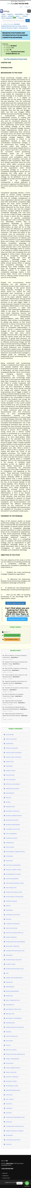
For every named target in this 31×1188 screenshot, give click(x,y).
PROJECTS (10, 14)
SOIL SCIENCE (10, 1099)
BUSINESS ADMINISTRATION (14, 815)
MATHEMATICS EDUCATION (13, 1009)
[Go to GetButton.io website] (27, 1186)
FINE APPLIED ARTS (11, 887)
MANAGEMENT (10, 987)
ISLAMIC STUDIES (10, 964)
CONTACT (21, 18)
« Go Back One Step (7, 24)
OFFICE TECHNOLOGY (12, 1036)
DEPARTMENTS (19, 14)
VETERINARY (9, 1135)
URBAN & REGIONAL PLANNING (14, 1131)
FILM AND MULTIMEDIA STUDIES (15, 883)
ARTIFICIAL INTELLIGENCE (13, 784)
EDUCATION (9, 860)
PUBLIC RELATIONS (11, 1072)
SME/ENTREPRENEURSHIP (13, 1090)
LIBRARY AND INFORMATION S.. (14, 977)
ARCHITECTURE (10, 775)
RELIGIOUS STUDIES (11, 1081)
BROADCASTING (10, 806)
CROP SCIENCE (10, 847)
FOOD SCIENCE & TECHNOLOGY (14, 896)
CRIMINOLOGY (10, 842)
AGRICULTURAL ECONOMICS (14, 752)
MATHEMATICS (10, 1005)
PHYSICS (8, 1045)
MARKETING (9, 996)
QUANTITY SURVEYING (12, 1077)
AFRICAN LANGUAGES (12, 748)
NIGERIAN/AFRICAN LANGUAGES (15, 1027)
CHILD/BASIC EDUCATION (13, 829)
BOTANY (8, 802)
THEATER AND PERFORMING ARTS (15, 1117)
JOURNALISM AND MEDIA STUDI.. (15, 968)
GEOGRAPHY (9, 910)
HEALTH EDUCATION (11, 928)
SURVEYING (9, 1108)
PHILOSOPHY (9, 1041)
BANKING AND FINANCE (12, 788)
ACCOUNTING (10, 734)
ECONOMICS (9, 856)
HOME (4, 14)
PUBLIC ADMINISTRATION (13, 1068)
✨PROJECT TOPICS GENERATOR (14, 17)
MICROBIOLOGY (10, 1023)
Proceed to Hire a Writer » (17, 619)
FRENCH (8, 905)
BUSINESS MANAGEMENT (13, 824)
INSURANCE (9, 955)
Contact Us (27, 7)
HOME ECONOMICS (11, 937)
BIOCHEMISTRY (10, 793)
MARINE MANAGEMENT (12, 991)
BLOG (18, 16)
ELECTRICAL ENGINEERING (13, 865)
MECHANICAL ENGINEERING (13, 1018)
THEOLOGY (9, 1122)
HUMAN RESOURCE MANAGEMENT (15, 941)
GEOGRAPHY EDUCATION (13, 914)
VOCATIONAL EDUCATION (13, 1140)
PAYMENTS (11, 16)
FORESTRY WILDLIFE (11, 901)
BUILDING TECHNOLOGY (12, 811)
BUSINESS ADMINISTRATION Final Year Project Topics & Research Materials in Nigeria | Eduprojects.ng (14, 26)
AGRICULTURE (10, 761)
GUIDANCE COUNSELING (13, 923)
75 (9, 632)
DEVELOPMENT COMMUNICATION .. (16, 851)
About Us (5, 1173)
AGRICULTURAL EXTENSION (13, 757)
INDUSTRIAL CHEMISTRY (12, 946)
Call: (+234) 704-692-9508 (12, 635)
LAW (7, 973)
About (21, 7)
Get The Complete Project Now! (15, 59)
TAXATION (9, 1113)
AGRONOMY (9, 766)
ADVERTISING (9, 743)
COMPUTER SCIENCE (11, 838)
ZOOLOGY (8, 1144)
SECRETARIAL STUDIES (12, 1086)
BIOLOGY (8, 797)
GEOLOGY (8, 919)
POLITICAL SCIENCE (11, 1050)
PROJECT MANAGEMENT (12, 1059)
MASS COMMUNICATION (13, 1000)
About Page (9, 1163)
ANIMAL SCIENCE (10, 770)
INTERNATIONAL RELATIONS (14, 959)
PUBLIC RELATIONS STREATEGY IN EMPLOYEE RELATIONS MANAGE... (15, 715)
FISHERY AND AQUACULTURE (14, 892)
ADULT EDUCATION (11, 739)
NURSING (8, 1032)
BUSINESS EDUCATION (12, 820)
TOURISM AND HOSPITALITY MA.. (15, 1126)
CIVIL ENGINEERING (11, 833)
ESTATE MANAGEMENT (12, 878)
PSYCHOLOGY (9, 1063)
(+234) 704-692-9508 (19, 616)
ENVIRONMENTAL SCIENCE (13, 874)
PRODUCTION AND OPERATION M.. (15, 1054)
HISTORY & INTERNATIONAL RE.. (15, 932)
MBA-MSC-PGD (10, 1014)
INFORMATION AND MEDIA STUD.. (15, 950)
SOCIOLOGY (9, 1095)
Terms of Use (6, 1178)
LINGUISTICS (9, 982)
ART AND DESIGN (11, 779)
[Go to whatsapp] (27, 1183)
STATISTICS (9, 1104)
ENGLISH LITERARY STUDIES (13, 869)
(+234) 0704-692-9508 (7, 1168)
